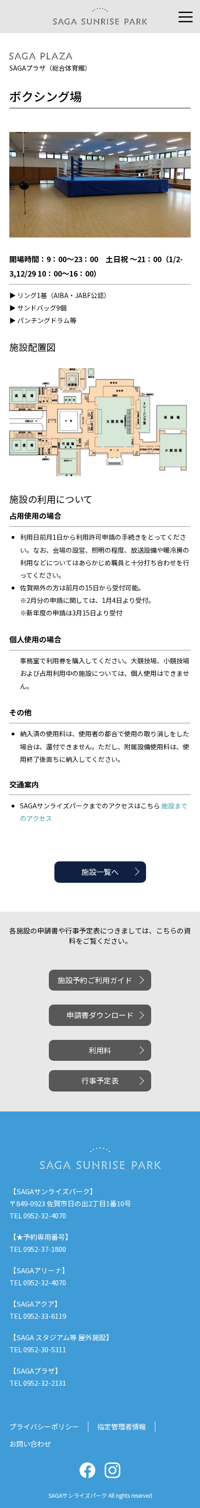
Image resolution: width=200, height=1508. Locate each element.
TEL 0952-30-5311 (37, 1349)
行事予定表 (100, 1080)
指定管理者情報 (121, 1426)
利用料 (100, 1050)
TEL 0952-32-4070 (37, 1215)
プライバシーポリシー (44, 1426)
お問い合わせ (30, 1443)
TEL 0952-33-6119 (37, 1316)
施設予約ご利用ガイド (95, 979)
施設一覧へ (100, 871)
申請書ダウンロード (100, 1014)
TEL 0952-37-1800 (37, 1249)
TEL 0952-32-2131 (37, 1383)
